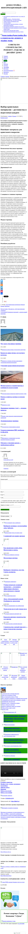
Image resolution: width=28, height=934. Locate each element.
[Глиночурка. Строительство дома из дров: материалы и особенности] (8, 704)
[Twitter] (14, 281)
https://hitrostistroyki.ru (6, 875)
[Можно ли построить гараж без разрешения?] (10, 703)
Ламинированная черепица (9, 421)
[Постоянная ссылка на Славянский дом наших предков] (13, 532)
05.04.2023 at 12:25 (8, 460)
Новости (6, 57)
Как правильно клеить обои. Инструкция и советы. (13, 549)
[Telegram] (14, 287)
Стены (5, 59)
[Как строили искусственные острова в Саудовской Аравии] (9, 697)
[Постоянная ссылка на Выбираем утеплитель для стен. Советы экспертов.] (6, 566)
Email (2, 495)
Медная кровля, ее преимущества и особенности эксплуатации (12, 387)
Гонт (7, 304)
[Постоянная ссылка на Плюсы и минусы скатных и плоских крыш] (13, 393)
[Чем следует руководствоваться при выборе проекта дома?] (4, 709)
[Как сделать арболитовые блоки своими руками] (10, 706)
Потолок (6, 64)
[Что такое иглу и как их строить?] (14, 698)
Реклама (6, 73)
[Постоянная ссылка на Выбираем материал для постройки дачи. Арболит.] (12, 522)
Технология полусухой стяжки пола (15, 609)
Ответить (6, 468)
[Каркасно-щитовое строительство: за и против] (3, 692)
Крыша (5, 61)
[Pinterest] (14, 291)
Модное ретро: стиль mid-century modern (11, 30)
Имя (2, 492)
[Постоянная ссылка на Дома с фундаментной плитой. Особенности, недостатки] (10, 595)
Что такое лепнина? (7, 22)
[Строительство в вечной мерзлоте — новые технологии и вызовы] (10, 693)
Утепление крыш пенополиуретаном (12, 366)
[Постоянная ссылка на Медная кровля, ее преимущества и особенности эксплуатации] (12, 382)
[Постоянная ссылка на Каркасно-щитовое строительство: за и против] (12, 613)
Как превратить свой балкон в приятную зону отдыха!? (14, 26)
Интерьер (6, 68)
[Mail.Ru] (14, 289)
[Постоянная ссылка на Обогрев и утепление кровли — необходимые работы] (14, 439)
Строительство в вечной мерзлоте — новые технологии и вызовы (15, 628)
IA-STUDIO (21, 923)
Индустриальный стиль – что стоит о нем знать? (12, 20)
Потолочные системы (11, 558)
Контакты (6, 72)
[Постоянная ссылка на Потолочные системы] (11, 554)
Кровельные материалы (15, 304)
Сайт (2, 497)
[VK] (14, 283)
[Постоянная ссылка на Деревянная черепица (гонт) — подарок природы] (5, 405)
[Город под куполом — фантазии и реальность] (8, 695)
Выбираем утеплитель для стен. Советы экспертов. (14, 571)
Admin (10, 116)
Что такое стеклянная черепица (11, 344)
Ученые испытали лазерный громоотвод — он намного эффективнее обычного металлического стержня (13, 588)
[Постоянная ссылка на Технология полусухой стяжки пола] (14, 605)
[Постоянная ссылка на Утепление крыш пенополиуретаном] (14, 362)
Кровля (23, 304)
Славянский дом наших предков (14, 536)
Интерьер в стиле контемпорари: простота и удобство (13, 31)
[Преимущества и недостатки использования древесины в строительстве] (8, 701)
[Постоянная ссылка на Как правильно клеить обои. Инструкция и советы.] (6, 544)
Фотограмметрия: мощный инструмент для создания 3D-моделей (15, 718)
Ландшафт (6, 67)
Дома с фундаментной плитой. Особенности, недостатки (13, 600)
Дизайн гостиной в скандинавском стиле (11, 21)
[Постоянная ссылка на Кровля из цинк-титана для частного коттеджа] (13, 349)
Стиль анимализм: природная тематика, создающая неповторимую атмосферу (13, 24)
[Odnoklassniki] (14, 285)
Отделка (6, 65)
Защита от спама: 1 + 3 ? (7, 505)
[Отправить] (14, 293)
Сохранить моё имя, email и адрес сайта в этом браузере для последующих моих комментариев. (13, 501)
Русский (18, 933)
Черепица (7, 306)
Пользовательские (9, 70)
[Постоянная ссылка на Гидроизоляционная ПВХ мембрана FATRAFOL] (10, 427)
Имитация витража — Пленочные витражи (12, 19)
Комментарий (4, 479)
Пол (5, 62)
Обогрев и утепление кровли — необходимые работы (11, 444)
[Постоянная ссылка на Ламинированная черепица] (14, 417)
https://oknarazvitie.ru (6, 852)
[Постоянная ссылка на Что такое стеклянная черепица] (12, 340)
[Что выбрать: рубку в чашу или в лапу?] (8, 708)
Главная (6, 56)
